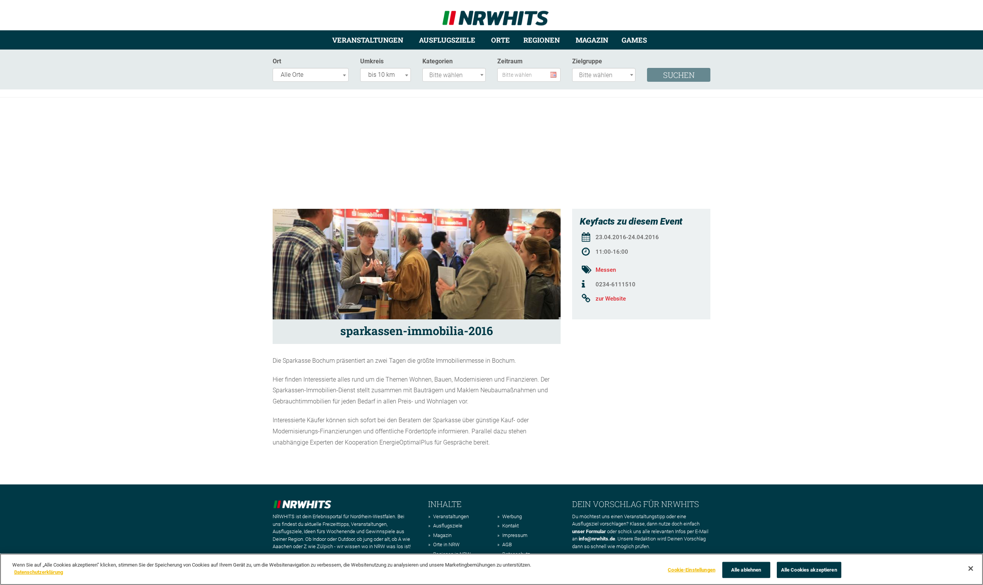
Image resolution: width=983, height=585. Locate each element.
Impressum (515, 535)
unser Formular (589, 531)
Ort (277, 61)
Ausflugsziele (447, 40)
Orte (500, 40)
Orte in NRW (446, 544)
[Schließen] (970, 568)
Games (634, 40)
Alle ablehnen (746, 570)
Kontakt (510, 526)
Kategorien (437, 61)
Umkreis (372, 61)
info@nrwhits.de (597, 539)
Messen (606, 269)
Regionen (541, 40)
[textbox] (456, 75)
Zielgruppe (587, 61)
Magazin (592, 40)
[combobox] (311, 75)
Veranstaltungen (367, 40)
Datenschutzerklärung (38, 572)
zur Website (611, 298)
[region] (491, 569)
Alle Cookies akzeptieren (809, 570)
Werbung (512, 516)
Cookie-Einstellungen (691, 570)
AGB (507, 544)
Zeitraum (510, 61)
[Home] (495, 14)
